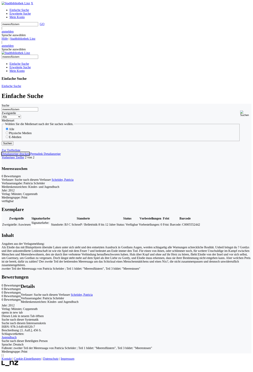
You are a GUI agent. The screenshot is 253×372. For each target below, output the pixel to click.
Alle (11, 129)
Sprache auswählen (14, 35)
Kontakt (7, 358)
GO (42, 24)
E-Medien (15, 137)
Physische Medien (20, 133)
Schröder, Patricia (63, 179)
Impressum (67, 358)
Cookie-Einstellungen (27, 358)
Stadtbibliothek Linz (22, 38)
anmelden (8, 31)
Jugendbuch (9, 337)
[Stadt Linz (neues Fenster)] (10, 365)
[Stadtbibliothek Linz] (16, 3)
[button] (245, 113)
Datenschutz (51, 358)
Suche (5, 105)
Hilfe (5, 38)
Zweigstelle (9, 113)
